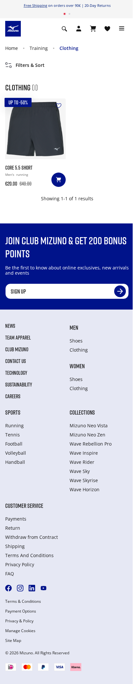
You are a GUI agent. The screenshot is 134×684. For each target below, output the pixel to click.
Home (11, 48)
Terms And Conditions (29, 555)
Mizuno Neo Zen (87, 435)
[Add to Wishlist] (58, 106)
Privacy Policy (19, 564)
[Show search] (64, 29)
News (10, 326)
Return (12, 528)
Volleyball (15, 453)
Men (74, 327)
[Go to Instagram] (20, 588)
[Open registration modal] (79, 29)
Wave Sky (80, 471)
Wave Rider (82, 462)
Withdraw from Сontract (31, 537)
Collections (82, 412)
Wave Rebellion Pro (91, 444)
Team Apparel (18, 337)
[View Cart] (93, 29)
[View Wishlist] (107, 29)
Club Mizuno (16, 349)
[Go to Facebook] (8, 588)
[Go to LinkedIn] (32, 588)
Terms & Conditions (23, 601)
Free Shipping (35, 5)
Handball (15, 462)
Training (39, 48)
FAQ (9, 573)
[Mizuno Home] (13, 28)
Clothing (69, 48)
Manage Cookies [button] (20, 631)
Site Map (13, 640)
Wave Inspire (84, 453)
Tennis (12, 435)
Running (14, 425)
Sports (12, 412)
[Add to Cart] (58, 180)
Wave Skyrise (84, 480)
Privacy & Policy (19, 621)
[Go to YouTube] (43, 588)
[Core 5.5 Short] (35, 129)
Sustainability (18, 384)
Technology (16, 373)
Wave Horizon (85, 489)
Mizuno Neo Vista (89, 425)
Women (77, 366)
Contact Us (15, 361)
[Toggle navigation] (122, 29)
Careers (12, 396)
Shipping (15, 546)
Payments (15, 519)
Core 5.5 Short (19, 167)
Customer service (24, 505)
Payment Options (20, 611)
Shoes (76, 341)
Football (13, 444)
